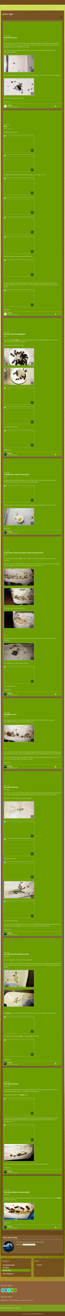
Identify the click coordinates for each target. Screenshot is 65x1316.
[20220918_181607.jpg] (19, 1047)
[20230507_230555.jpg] (19, 206)
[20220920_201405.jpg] (19, 847)
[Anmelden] (58, 2)
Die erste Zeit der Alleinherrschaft (16, 954)
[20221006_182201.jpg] (19, 577)
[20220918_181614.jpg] (19, 1024)
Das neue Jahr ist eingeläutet (14, 334)
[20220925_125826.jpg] (19, 733)
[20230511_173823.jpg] (19, 298)
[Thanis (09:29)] (15, 1290)
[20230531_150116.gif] (19, 415)
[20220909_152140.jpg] (19, 1106)
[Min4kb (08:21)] (12, 1290)
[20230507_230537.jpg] (19, 163)
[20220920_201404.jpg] (19, 829)
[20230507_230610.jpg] (19, 225)
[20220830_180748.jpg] (19, 1211)
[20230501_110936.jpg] (19, 186)
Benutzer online (6, 1297)
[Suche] (54, 2)
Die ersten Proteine (11, 787)
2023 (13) (39, 1265)
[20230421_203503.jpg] (19, 376)
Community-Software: (32, 1313)
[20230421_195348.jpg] (19, 356)
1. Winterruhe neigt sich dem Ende (16, 474)
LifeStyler (19, 1244)
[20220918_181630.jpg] (19, 998)
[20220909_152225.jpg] (19, 1133)
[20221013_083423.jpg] (19, 674)
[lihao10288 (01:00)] (9, 1290)
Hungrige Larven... (10, 714)
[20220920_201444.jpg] (19, 909)
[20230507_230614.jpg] (19, 245)
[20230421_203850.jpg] (19, 396)
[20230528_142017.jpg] (19, 63)
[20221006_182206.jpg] (19, 596)
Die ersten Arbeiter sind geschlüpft (16, 1192)
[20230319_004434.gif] (19, 493)
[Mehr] (61, 17)
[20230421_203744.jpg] (19, 438)
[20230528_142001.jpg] (19, 86)
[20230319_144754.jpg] (19, 516)
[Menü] (62, 2)
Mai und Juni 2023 (10, 37)
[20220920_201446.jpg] (19, 889)
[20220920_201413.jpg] (19, 810)
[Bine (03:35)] (3, 1290)
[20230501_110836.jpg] (19, 143)
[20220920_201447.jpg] (19, 870)
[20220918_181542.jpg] (19, 978)
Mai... (6, 126)
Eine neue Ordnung (11, 1084)
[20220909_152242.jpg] (19, 1152)
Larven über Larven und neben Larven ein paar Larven (23, 553)
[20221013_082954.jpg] (19, 651)
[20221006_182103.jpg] (19, 619)
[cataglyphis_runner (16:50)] (6, 1290)
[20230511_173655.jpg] (19, 268)
